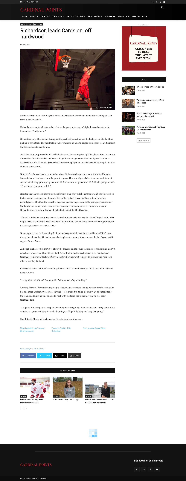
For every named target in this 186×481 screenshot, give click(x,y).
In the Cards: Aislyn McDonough (66, 400)
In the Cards (38, 24)
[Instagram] (156, 2)
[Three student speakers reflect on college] (128, 103)
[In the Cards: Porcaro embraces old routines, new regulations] (100, 387)
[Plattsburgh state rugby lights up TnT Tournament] (128, 130)
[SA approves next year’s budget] (128, 90)
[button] (162, 7)
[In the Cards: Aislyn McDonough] (68, 387)
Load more (142, 140)
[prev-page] (22, 408)
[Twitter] (160, 2)
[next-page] (26, 408)
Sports (30, 24)
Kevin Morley (25, 349)
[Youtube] (164, 2)
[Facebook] (152, 2)
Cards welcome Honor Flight (94, 328)
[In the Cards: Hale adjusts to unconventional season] (35, 387)
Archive (23, 24)
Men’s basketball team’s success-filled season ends (32, 329)
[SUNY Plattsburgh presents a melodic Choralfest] (128, 117)
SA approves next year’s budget (151, 87)
